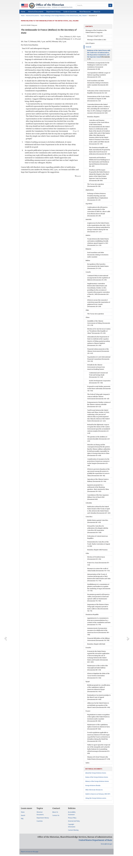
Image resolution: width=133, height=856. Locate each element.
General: (88, 47)
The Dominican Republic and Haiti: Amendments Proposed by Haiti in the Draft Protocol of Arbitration (99, 151)
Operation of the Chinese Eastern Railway (98, 480)
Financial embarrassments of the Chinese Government (98, 351)
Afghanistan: (90, 190)
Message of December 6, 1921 (96, 40)
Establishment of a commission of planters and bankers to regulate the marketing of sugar (98, 588)
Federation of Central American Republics (97, 537)
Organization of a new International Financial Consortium (98, 359)
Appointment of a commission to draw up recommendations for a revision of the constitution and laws (98, 621)
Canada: (88, 272)
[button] (36, 12)
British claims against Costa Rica (97, 521)
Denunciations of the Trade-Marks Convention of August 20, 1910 (98, 99)
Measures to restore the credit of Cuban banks (98, 570)
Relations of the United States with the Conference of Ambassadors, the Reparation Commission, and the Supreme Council (98, 55)
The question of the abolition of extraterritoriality (98, 439)
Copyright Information (71, 825)
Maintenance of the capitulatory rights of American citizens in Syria (98, 727)
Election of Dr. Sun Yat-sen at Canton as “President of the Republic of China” (98, 331)
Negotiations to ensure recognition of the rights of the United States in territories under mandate (98, 718)
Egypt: (88, 681)
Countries (40, 821)
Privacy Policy (72, 818)
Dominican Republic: (92, 614)
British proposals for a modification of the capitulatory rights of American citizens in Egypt (98, 688)
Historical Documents (40, 813)
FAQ (22, 818)
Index (87, 763)
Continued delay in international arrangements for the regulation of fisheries (98, 278)
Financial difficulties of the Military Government (98, 639)
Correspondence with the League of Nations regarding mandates (98, 75)
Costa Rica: (89, 516)
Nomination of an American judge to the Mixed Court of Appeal (99, 697)
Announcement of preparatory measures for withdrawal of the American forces (98, 631)
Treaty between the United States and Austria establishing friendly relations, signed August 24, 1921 (98, 242)
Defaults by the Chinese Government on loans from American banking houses (96, 367)
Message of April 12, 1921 (95, 36)
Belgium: (88, 249)
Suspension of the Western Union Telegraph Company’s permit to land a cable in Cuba (98, 608)
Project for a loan (98, 564)
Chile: (87, 310)
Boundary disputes (93, 117)
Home (23, 812)
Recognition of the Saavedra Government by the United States (98, 266)
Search (23, 815)
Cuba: (87, 553)
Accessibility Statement (72, 813)
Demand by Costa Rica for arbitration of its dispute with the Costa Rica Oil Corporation (97, 529)
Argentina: (89, 204)
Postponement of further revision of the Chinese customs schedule (99, 404)
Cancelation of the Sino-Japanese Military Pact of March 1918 (98, 497)
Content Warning (73, 830)
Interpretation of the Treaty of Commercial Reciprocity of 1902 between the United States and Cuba (98, 577)
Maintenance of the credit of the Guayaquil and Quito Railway (97, 668)
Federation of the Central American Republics (98, 92)
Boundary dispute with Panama (97, 550)
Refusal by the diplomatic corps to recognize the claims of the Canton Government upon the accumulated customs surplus (98, 429)
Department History (43, 818)
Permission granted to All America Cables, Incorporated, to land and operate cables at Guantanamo (98, 598)
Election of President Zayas (96, 558)
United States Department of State (95, 840)
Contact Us (55, 815)
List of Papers (90, 43)
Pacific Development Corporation (99, 382)
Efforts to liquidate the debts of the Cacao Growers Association (98, 676)
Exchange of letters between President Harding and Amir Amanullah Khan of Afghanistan (97, 197)
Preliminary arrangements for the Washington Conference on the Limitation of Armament (98, 66)
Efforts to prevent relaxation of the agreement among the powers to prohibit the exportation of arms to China (98, 472)
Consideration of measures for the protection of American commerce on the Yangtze (98, 462)
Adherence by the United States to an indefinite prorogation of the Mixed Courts (98, 705)
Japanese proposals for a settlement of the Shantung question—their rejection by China (98, 488)
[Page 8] (76, 131)
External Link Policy (74, 821)
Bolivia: (88, 260)
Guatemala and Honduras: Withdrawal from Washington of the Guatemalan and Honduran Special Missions (99, 162)
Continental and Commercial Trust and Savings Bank (98, 375)
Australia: (89, 219)
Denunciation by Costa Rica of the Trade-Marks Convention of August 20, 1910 (98, 544)
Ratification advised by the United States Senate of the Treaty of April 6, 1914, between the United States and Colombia (98, 510)
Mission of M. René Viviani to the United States (98, 758)
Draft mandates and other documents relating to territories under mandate (98, 84)
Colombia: (89, 503)
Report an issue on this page (29, 851)
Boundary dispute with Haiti (96, 644)
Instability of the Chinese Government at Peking (98, 323)
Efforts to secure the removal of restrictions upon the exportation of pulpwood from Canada (98, 303)
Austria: (88, 235)
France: (88, 711)
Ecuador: (88, 647)
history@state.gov (106, 844)
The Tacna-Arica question (95, 185)
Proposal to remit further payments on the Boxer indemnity (99, 389)
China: (88, 317)
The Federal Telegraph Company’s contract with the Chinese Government (98, 396)
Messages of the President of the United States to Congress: (96, 31)
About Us (55, 812)
